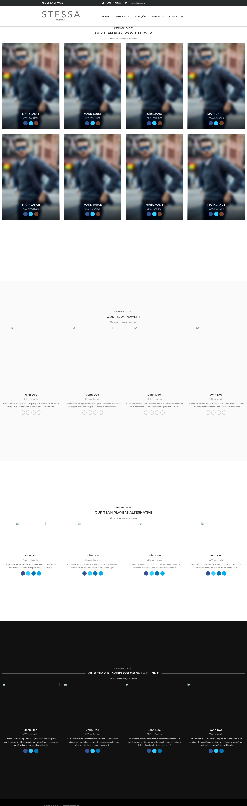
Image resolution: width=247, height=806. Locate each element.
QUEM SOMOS (122, 16)
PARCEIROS (158, 16)
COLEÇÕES (140, 16)
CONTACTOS (176, 16)
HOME (105, 16)
